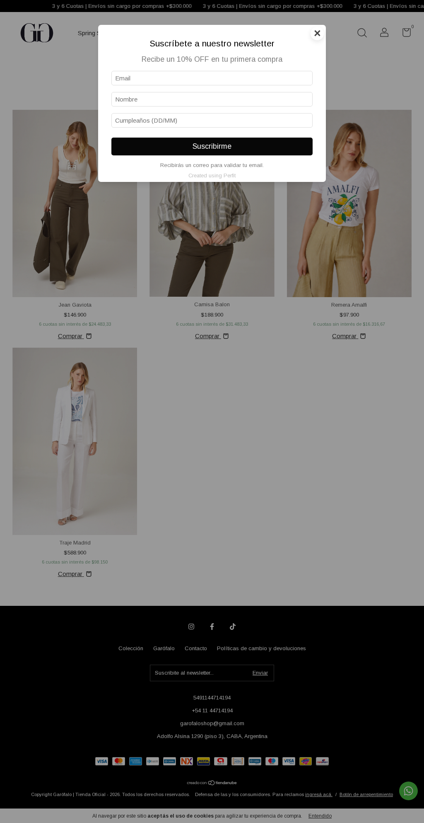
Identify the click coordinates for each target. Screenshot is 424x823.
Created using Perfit (212, 175)
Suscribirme (212, 146)
